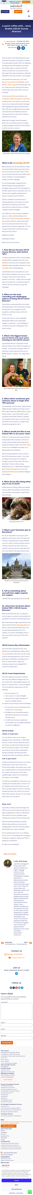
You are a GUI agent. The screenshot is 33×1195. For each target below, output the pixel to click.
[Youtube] (16, 988)
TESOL (26, 45)
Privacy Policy (19, 1193)
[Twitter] (19, 988)
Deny (16, 1185)
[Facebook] (11, 988)
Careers (13, 43)
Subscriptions (5, 1157)
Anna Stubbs (16, 101)
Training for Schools (7, 1114)
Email (3, 1029)
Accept (16, 1180)
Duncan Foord (6, 82)
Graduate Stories (20, 43)
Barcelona (8, 43)
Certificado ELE (5, 1141)
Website (3, 1035)
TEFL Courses (5, 1050)
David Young (11, 84)
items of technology (16, 710)
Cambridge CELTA (21, 625)
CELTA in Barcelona (17, 218)
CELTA (12, 96)
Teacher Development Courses (15, 469)
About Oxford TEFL (6, 1129)
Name (3, 1022)
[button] (29, 16)
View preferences (16, 1189)
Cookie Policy (12, 1193)
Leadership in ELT (18, 79)
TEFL (22, 45)
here (6, 725)
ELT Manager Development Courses (11, 1104)
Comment (4, 1002)
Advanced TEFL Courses (8, 1065)
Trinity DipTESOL (19, 82)
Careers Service (7, 835)
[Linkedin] (16, 973)
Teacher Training (15, 45)
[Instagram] (13, 988)
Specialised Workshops (9, 471)
